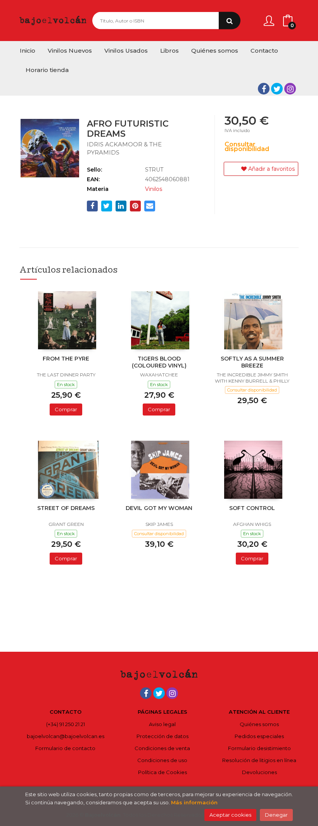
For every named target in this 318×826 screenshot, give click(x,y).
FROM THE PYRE (66, 358)
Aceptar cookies (230, 815)
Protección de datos (162, 736)
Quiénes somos (259, 724)
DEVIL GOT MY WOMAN (159, 508)
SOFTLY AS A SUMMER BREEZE (252, 362)
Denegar (276, 815)
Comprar (66, 409)
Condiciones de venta (162, 748)
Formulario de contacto (65, 748)
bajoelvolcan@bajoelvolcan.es (65, 736)
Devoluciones (259, 772)
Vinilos (153, 188)
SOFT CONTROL (252, 508)
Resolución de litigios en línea (259, 760)
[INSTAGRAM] (290, 88)
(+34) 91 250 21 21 (65, 724)
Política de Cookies (162, 772)
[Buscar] (229, 20)
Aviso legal (162, 724)
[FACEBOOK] (264, 88)
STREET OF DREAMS (66, 508)
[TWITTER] (277, 88)
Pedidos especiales (259, 736)
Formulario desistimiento (259, 748)
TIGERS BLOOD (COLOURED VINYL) (159, 362)
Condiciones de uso (162, 760)
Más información (194, 802)
